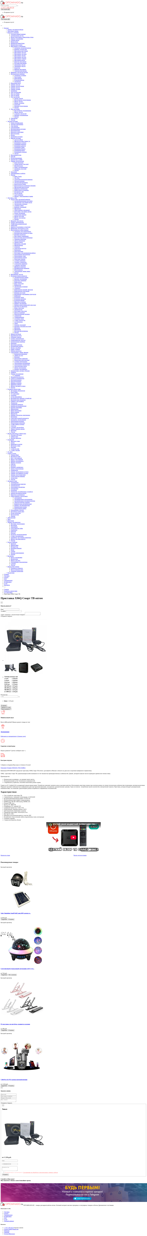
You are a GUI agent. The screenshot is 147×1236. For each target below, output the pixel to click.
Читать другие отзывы (80, 855)
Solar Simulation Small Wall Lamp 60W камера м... (16, 913)
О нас (5, 583)
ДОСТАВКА (22, 768)
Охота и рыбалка (12, 542)
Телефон (3, 611)
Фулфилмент (8, 582)
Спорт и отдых (11, 453)
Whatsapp (6, 1230)
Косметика (10, 556)
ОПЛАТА (15, 768)
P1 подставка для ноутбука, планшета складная (15, 1024)
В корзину (3, 705)
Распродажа (10, 572)
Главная (6, 589)
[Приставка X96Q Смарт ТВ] (25, 660)
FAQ (5, 579)
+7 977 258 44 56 (7, 7)
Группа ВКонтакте (9, 1234)
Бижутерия (10, 520)
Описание (4, 768)
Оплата (6, 577)
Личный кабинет (9, 1221)
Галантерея (10, 439)
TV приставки (8, 592)
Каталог (6, 28)
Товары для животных (14, 522)
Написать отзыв (5, 855)
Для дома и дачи (12, 198)
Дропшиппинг (8, 580)
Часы (8, 519)
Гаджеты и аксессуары (14, 389)
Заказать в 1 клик (5, 707)
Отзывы (6, 574)
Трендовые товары (12, 31)
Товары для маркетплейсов (15, 29)
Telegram (6, 1232)
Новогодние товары (13, 566)
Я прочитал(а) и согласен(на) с (31, 1172)
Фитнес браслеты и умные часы (16, 433)
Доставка (6, 576)
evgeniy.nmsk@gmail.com (11, 1229)
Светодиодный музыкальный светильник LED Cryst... (17, 968)
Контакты (7, 585)
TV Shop (10, 452)
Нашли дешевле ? (6, 709)
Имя (2, 609)
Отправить (5, 1174)
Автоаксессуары (12, 481)
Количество (4, 694)
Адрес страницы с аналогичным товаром (13, 614)
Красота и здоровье (13, 32)
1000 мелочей (11, 517)
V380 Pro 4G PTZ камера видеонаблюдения (14, 1079)
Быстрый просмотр (6, 867)
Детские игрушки (12, 121)
